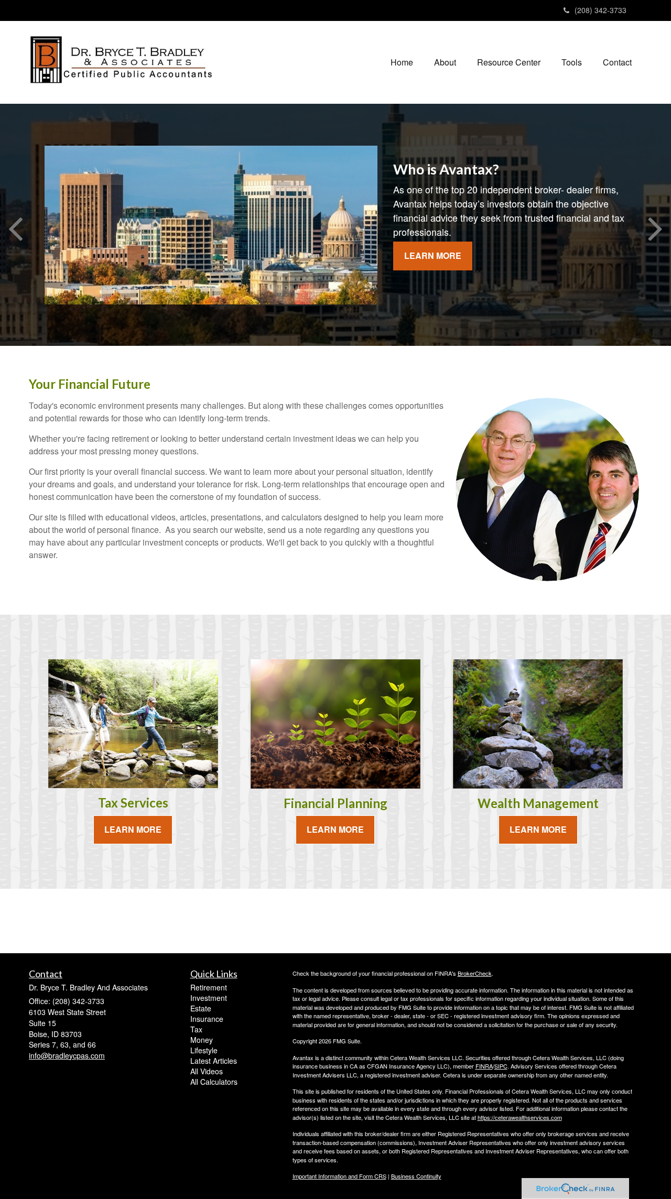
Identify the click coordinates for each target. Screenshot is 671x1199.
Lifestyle (204, 1050)
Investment (208, 998)
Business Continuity (416, 1176)
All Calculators (213, 1081)
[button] (445, 62)
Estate (200, 1008)
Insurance (206, 1018)
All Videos (206, 1071)
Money (201, 1039)
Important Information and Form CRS (339, 1176)
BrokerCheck (475, 973)
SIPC (500, 1066)
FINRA (484, 1066)
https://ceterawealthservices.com (520, 1117)
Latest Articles (213, 1060)
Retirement (208, 987)
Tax (196, 1029)
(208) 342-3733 (600, 10)
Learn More (432, 255)
